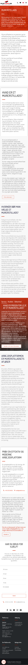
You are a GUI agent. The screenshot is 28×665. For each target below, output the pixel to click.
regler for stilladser (15, 291)
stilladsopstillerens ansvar (12, 287)
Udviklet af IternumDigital (14, 663)
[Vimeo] (21, 610)
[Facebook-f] (7, 610)
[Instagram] (17, 610)
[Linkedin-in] (11, 610)
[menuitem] (23, 2)
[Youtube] (14, 610)
